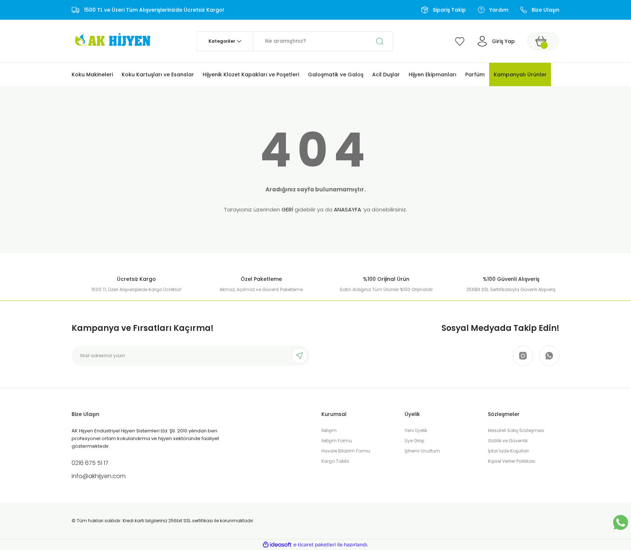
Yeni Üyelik (416, 430)
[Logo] (112, 41)
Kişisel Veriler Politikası (511, 461)
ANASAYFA (347, 209)
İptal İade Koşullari (508, 451)
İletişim (329, 430)
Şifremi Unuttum (422, 451)
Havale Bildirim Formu (345, 451)
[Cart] (543, 41)
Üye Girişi (414, 441)
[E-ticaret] (314, 545)
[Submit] (299, 356)
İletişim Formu (336, 441)
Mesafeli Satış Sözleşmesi (516, 430)
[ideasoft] (277, 544)
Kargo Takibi (335, 461)
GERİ (287, 209)
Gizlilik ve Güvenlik (508, 441)
